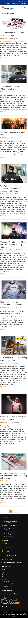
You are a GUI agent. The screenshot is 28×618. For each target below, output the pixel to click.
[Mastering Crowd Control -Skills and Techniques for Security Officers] (14, 230)
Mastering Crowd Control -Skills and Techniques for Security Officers (12, 244)
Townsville (7, 547)
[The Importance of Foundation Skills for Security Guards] (14, 23)
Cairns (6, 540)
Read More (3, 57)
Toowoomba (12, 555)
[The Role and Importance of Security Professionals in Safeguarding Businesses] (14, 173)
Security (3, 574)
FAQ (2, 572)
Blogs (3, 569)
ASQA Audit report (6, 586)
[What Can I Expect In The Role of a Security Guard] (14, 403)
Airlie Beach (8, 544)
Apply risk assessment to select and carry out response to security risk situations (13, 475)
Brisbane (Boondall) (10, 525)
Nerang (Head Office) (10, 522)
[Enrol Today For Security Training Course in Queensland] (14, 345)
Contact (3, 579)
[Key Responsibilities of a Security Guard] (14, 123)
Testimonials (5, 581)
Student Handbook (7, 584)
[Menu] (25, 8)
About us (4, 577)
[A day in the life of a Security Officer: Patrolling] (14, 74)
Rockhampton (8, 537)
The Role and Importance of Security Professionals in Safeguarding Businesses (11, 188)
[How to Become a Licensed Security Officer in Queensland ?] (14, 289)
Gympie (6, 551)
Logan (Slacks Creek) (10, 529)
